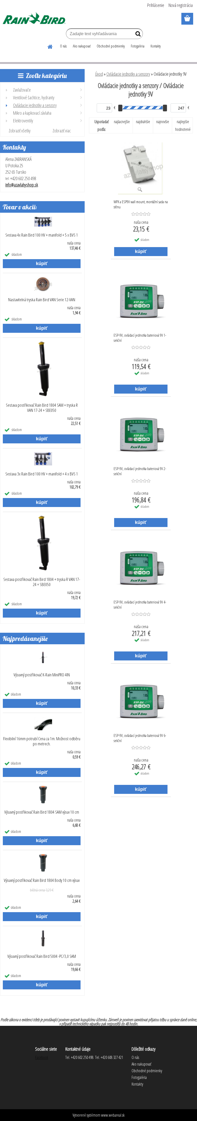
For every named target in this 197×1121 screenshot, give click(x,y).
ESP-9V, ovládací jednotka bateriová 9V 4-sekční (140, 604)
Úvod (99, 74)
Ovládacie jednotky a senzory (128, 74)
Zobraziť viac (62, 131)
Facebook (41, 1057)
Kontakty (156, 46)
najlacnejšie (122, 121)
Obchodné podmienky (111, 46)
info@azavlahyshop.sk (21, 185)
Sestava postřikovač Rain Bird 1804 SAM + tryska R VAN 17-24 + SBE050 (42, 408)
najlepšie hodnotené (183, 125)
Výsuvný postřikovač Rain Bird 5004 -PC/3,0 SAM (41, 956)
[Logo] (35, 19)
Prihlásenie (155, 5)
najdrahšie (143, 121)
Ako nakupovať (82, 46)
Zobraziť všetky (20, 131)
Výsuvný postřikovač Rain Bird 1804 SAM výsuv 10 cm (41, 812)
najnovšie (162, 121)
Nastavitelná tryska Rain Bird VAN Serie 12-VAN (41, 299)
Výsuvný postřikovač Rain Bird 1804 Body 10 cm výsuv (42, 880)
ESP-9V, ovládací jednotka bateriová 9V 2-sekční (140, 471)
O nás (63, 46)
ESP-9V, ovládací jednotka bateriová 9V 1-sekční (140, 338)
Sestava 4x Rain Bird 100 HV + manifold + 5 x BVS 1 (41, 235)
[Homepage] (50, 46)
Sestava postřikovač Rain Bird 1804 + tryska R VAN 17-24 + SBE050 (41, 582)
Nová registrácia (181, 5)
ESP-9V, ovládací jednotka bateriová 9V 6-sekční (140, 738)
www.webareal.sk (113, 1115)
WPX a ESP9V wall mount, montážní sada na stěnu (141, 204)
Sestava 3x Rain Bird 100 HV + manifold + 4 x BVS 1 (41, 473)
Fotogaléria (137, 46)
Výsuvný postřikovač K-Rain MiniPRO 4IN (42, 674)
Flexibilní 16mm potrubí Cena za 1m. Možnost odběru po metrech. (41, 741)
